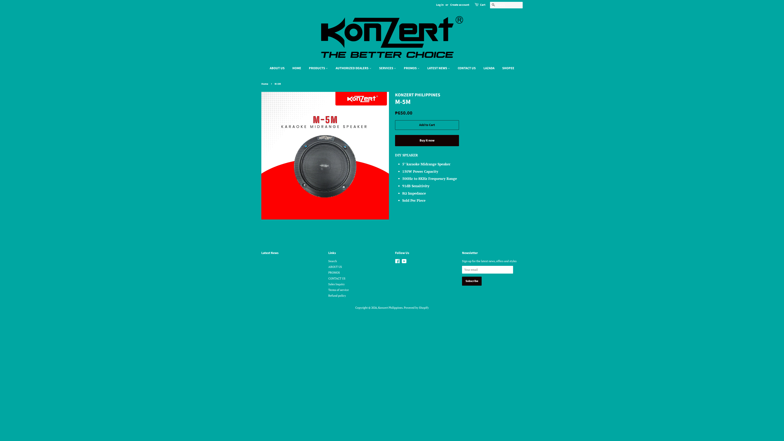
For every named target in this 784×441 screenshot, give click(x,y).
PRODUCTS (317, 68)
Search (332, 261)
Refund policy (337, 295)
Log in (440, 5)
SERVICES (386, 68)
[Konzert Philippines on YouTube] (404, 262)
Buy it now (427, 140)
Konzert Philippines (390, 308)
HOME (296, 68)
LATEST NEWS (437, 68)
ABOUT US (277, 68)
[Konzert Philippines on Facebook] (397, 262)
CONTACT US (467, 68)
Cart (482, 5)
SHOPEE (508, 68)
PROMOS (410, 68)
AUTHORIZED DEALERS (352, 68)
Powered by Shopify (416, 308)
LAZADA (488, 68)
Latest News (269, 253)
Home (264, 84)
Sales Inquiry (336, 284)
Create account (459, 5)
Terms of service (338, 290)
